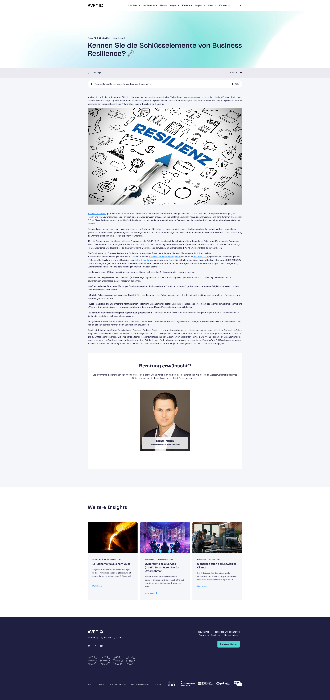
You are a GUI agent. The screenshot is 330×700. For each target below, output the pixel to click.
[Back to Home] (95, 5)
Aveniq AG (92, 38)
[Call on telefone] (167, 428)
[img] (233, 84)
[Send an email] (163, 428)
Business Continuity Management (165, 256)
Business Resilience (97, 213)
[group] (165, 84)
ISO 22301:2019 (201, 256)
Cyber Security (142, 260)
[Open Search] (241, 5)
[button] (91, 84)
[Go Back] (165, 72)
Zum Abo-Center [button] (228, 644)
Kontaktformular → (165, 419)
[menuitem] (139, 5)
